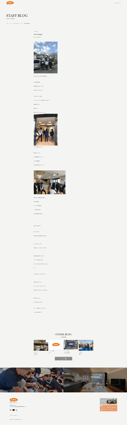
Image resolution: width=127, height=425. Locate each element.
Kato (34, 37)
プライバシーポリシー (14, 415)
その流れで (36, 354)
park (49, 352)
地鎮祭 (80, 354)
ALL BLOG (62, 358)
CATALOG (116, 2)
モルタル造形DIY (67, 352)
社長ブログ (36, 31)
